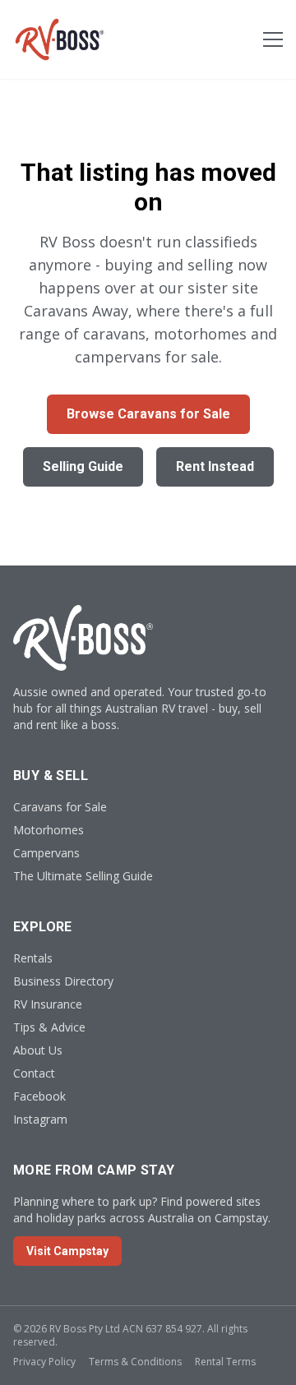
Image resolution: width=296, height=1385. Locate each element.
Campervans (46, 853)
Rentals (33, 958)
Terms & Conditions (135, 1362)
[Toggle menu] (273, 39)
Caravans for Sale (60, 807)
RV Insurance (47, 1004)
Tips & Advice (49, 1027)
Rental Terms (225, 1362)
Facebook (39, 1096)
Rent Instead (215, 466)
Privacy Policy (44, 1362)
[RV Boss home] (59, 39)
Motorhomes (48, 830)
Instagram (40, 1119)
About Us (37, 1050)
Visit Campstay (67, 1251)
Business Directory (63, 981)
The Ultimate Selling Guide (83, 876)
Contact (34, 1073)
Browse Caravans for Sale (148, 414)
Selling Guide (83, 466)
